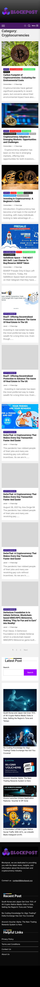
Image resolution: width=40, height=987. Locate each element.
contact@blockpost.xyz (23, 880)
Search (6, 667)
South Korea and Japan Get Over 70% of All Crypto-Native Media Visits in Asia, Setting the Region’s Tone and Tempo (19, 717)
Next (26, 650)
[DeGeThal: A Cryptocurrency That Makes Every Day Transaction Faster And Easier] (20, 416)
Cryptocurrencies (16, 69)
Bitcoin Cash (28, 193)
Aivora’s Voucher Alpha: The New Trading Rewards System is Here (17, 779)
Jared (5, 326)
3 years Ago (18, 84)
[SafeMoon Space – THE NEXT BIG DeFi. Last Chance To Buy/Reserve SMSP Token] (20, 236)
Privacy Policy (8, 939)
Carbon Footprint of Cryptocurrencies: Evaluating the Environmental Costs (19, 78)
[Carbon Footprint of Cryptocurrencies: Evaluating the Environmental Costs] (20, 53)
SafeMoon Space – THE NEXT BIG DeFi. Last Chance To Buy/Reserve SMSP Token (18, 260)
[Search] (29, 25)
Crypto (6, 69)
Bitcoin (20, 193)
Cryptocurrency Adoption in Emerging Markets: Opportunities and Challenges (19, 139)
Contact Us (6, 949)
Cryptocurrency (29, 69)
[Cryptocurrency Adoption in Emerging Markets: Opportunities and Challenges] (20, 115)
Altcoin (13, 193)
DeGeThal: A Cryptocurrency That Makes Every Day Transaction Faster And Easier (19, 438)
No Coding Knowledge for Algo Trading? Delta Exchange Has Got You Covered (19, 750)
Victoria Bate (7, 84)
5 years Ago (18, 267)
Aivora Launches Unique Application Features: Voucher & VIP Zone (18, 799)
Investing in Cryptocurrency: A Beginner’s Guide (18, 200)
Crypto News (26, 131)
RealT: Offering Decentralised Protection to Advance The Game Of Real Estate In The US (19, 319)
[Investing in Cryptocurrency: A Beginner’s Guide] (20, 177)
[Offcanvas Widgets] (3, 25)
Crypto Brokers (15, 131)
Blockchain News (9, 252)
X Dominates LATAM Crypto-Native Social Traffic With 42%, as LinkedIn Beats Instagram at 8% (18, 832)
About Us (5, 954)
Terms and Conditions (11, 944)
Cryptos (6, 72)
